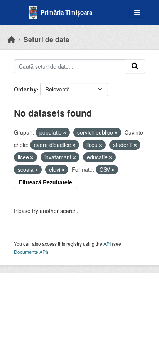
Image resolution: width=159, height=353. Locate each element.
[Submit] (135, 66)
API (107, 243)
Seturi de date (46, 39)
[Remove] (64, 133)
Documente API (30, 251)
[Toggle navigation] (137, 12)
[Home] (11, 39)
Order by (25, 89)
